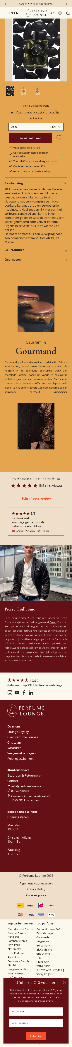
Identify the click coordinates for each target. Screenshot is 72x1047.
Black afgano (44, 949)
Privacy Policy (36, 889)
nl (18, 13)
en (11, 13)
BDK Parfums (16, 953)
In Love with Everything (50, 970)
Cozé (52, 622)
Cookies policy (36, 895)
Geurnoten (13, 259)
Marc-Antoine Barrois (20, 929)
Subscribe (36, 1036)
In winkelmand (30, 138)
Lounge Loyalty (18, 732)
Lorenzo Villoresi (18, 941)
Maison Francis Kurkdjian (17, 935)
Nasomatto (15, 949)
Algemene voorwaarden (36, 883)
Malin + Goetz (16, 973)
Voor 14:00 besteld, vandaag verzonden (35, 161)
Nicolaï (12, 965)
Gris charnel (43, 953)
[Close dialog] (64, 982)
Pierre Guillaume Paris (36, 105)
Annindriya (14, 957)
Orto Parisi (14, 945)
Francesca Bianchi (18, 961)
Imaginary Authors (19, 969)
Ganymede (42, 937)
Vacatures (14, 748)
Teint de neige (44, 933)
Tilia (38, 957)
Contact (12, 781)
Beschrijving (14, 183)
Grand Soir (42, 962)
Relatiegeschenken (20, 759)
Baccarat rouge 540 (48, 929)
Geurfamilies (14, 250)
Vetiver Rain (43, 966)
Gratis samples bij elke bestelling (31, 171)
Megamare (42, 941)
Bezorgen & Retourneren (24, 775)
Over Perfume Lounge (22, 737)
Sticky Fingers (44, 974)
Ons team (14, 742)
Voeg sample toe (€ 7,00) (26, 147)
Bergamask (43, 945)
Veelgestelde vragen (21, 753)
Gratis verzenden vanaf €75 (29, 166)
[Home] (36, 13)
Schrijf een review (36, 498)
